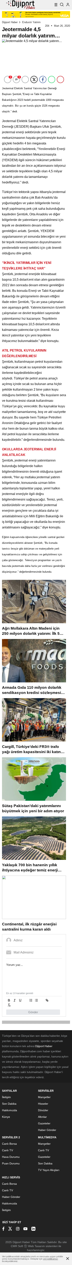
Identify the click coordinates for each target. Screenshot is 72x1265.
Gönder (33, 1012)
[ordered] (31, 1000)
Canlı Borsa (9, 1143)
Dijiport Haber (10, 22)
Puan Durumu (11, 1163)
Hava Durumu (11, 1156)
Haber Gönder (47, 1130)
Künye (6, 1116)
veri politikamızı (50, 1259)
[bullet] (36, 1000)
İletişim (6, 1097)
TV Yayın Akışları (48, 1170)
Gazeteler (44, 1123)
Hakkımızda (9, 1110)
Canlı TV (7, 1150)
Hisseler (43, 1103)
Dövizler (43, 1110)
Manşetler (44, 1097)
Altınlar (42, 1116)
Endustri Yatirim (31, 22)
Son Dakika (9, 1103)
